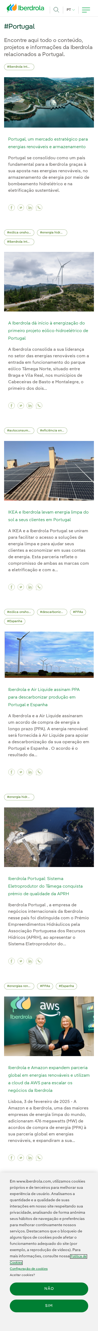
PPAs (79, 612)
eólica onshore (20, 232)
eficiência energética (54, 430)
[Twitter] (20, 207)
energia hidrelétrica (54, 232)
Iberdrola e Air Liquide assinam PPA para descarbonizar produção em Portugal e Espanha (44, 697)
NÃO (49, 1289)
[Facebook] (11, 207)
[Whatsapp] (39, 207)
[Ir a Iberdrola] (27, 9)
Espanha (15, 621)
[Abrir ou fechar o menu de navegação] (86, 10)
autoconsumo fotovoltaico (21, 430)
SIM (49, 1306)
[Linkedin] (29, 207)
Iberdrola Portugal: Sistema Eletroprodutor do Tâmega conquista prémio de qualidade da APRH (45, 886)
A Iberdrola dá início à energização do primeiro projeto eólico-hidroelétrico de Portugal (48, 331)
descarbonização (54, 612)
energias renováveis (21, 986)
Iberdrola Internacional (21, 67)
